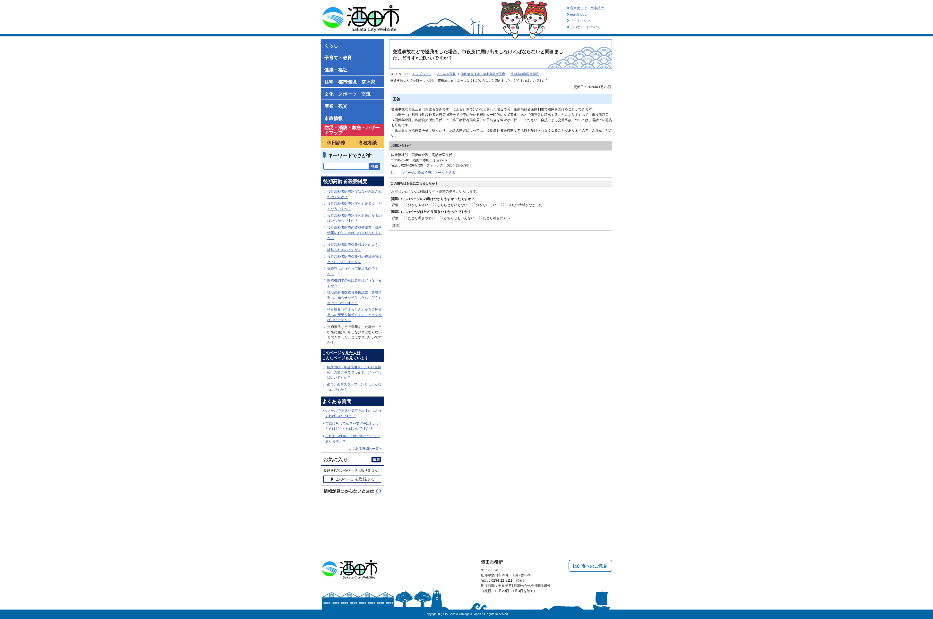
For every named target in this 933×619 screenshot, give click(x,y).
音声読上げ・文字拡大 (587, 8)
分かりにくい (486, 205)
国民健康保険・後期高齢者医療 (483, 74)
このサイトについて (585, 27)
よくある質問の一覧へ (365, 449)
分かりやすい (418, 205)
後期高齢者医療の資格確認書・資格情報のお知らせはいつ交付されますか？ (354, 233)
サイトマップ (580, 21)
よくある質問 (446, 74)
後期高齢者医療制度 (524, 74)
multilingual (578, 14)
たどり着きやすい (421, 218)
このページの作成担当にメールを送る (426, 173)
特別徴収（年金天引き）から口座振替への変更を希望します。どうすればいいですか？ (354, 315)
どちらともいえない (452, 205)
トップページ (421, 74)
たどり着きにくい (496, 218)
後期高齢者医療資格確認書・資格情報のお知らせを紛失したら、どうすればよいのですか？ (354, 297)
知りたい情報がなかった (523, 205)
